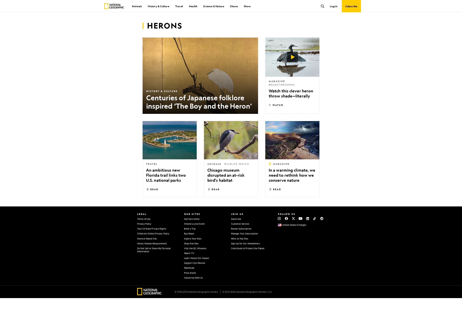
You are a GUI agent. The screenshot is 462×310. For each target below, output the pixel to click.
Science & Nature (213, 6)
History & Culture (158, 6)
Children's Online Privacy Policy (153, 233)
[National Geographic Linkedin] (307, 218)
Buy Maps (189, 233)
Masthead (189, 267)
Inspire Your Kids (192, 238)
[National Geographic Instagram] (279, 218)
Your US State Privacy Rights (151, 228)
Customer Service (240, 223)
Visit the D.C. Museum (195, 248)
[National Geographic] (114, 6)
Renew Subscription (241, 228)
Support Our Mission (194, 262)
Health (193, 6)
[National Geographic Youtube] (300, 218)
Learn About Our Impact (196, 258)
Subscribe (236, 218)
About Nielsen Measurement (152, 243)
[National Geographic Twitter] (293, 218)
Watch (278, 105)
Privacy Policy (144, 223)
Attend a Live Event (194, 223)
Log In (333, 6)
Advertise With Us (193, 277)
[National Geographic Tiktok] (314, 218)
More (247, 6)
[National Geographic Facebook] (286, 218)
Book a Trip (190, 228)
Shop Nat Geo (191, 243)
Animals (137, 6)
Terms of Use (143, 218)
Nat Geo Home (191, 218)
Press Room (190, 272)
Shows (234, 6)
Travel (179, 6)
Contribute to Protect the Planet (247, 248)
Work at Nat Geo (239, 238)
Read (154, 189)
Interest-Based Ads (147, 238)
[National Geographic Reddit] (321, 218)
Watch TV (189, 253)
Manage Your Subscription (244, 233)
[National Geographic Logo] (149, 294)
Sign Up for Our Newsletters (245, 243)
